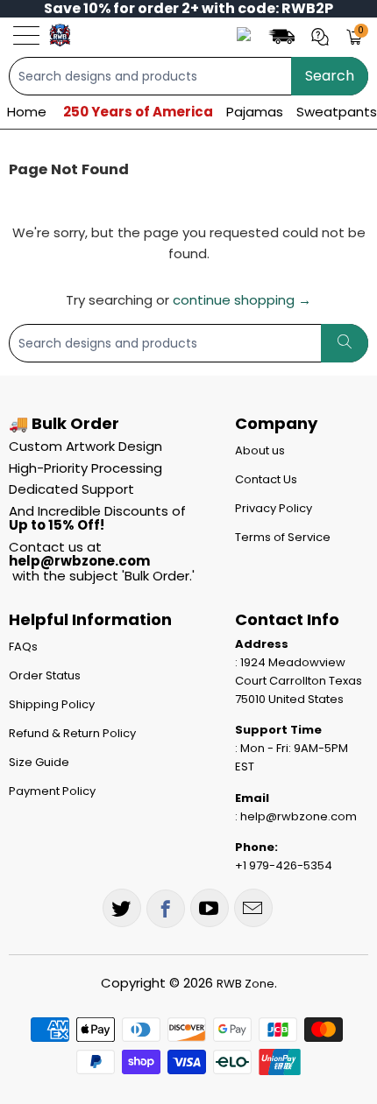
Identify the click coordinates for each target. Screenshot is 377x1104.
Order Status (45, 675)
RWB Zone (245, 983)
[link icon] (284, 35)
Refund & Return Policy (72, 733)
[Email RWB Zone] (253, 908)
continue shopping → (242, 300)
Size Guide (39, 762)
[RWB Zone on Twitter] (122, 908)
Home (26, 111)
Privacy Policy (273, 508)
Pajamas (254, 111)
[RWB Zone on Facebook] (165, 909)
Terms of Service (283, 537)
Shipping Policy (52, 704)
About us (260, 450)
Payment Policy (52, 791)
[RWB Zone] (59, 35)
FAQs (23, 646)
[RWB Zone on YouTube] (209, 908)
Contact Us (266, 479)
